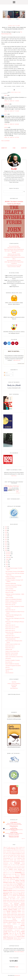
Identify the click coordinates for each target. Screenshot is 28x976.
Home (14, 148)
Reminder (18, 892)
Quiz (14, 888)
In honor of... (11, 875)
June (7, 562)
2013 (6, 543)
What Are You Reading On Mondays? (14, 599)
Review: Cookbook (19, 905)
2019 (6, 532)
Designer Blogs (17, 975)
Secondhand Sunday (20, 930)
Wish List (7, 667)
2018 (6, 534)
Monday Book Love (13, 882)
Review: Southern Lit (14, 923)
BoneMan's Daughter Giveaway (13, 660)
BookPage (11, 861)
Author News (19, 848)
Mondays (20, 882)
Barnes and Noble (7, 852)
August (7, 559)
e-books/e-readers (21, 867)
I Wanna (22, 874)
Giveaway (18, 872)
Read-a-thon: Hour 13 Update (12, 626)
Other (22, 86)
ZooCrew (19, 939)
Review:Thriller (15, 928)
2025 (6, 528)
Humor (18, 874)
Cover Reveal (18, 866)
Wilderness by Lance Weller (14, 254)
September (8, 557)
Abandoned (13, 847)
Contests (5, 866)
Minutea (5, 882)
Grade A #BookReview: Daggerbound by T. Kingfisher (14, 830)
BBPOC (4, 853)
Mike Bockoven (17, 360)
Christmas (5, 864)
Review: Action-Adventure (19, 895)
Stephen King (11, 931)
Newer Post (4, 148)
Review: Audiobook (20, 898)
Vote (18, 934)
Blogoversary (5, 855)
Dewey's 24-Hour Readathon (14, 683)
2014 (6, 541)
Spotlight (5, 931)
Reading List (15, 890)
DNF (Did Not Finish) (12, 867)
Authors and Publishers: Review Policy (14, 656)
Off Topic (12, 885)
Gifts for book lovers (10, 872)
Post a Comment (5, 140)
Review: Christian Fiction (8, 901)
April (7, 566)
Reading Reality (13, 828)
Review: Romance (17, 922)
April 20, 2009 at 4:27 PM (11, 137)
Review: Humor (21, 912)
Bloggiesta (14, 853)
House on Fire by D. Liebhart (14, 266)
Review (5, 894)
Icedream (6, 104)
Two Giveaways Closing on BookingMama (15, 571)
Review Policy (9, 895)
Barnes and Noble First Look (18, 852)
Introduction (8, 658)
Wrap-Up (9, 939)
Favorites (20, 869)
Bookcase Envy (21, 858)
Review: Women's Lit (19, 927)
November (8, 553)
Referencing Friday (7, 892)
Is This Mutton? (13, 822)
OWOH (7, 887)
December (8, 552)
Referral (14, 892)
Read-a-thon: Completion (11, 602)
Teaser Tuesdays (9, 588)
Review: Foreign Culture (20, 908)
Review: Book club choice (9, 900)
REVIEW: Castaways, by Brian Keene (14, 601)
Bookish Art (6, 859)
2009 (6, 550)
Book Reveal (14, 858)
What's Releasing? (8, 938)
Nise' (5, 95)
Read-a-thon (18, 92)
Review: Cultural (17, 906)
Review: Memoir (7, 916)
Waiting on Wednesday (11, 583)
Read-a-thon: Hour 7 (10, 635)
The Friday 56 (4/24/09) (11, 590)
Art (6, 848)
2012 (6, 544)
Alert (4, 848)
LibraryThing (14, 685)
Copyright (9, 866)
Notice (8, 885)
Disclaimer (5, 867)
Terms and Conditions (19, 951)
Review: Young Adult (7, 928)
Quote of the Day (18, 888)
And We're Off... (9, 649)
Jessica (6, 127)
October (8, 555)
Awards (8, 850)
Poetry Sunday (20, 887)
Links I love (13, 827)
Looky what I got (11, 880)
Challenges (17, 863)
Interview (23, 875)
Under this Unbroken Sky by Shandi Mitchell (14, 249)
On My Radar (18, 885)
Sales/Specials (21, 928)
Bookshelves (22, 861)
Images (5, 875)
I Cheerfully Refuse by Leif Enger (14, 265)
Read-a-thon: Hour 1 (10, 647)
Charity (23, 863)
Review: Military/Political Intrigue (18, 915)
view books (18, 492)
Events (12, 92)
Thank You (11, 933)
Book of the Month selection (10, 856)
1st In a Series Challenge (11, 587)
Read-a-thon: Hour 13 (10, 628)
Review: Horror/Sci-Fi (12, 912)
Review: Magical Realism (19, 914)
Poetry (13, 887)
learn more (13, 475)
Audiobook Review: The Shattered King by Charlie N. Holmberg (13, 834)
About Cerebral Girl (20, 847)
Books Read (16, 861)
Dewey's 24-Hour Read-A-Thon (12, 651)
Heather (10, 487)
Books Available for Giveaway (12, 663)
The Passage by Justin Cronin (14, 255)
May (7, 564)
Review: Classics (17, 901)
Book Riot (14, 681)
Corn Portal (13, 866)
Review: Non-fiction (16, 917)
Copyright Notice (9, 669)
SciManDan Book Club (14, 837)
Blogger (16, 966)
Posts (6, 372)
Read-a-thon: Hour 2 (10, 645)
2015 (6, 539)
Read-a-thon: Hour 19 (10, 609)
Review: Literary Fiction (8, 914)
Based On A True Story (14, 836)
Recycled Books (21, 890)
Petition (10, 887)
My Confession (9, 662)
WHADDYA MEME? (21, 936)
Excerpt (15, 869)
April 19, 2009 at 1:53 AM (11, 111)
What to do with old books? (12, 654)
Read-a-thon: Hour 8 (10, 630)
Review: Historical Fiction (14, 911)
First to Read (10, 870)
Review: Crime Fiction (8, 906)
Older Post (24, 148)
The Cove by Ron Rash (14, 246)
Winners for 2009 (9, 592)
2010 (6, 548)
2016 (6, 537)
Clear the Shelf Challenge (13, 864)
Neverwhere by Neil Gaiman (14, 247)
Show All (23, 838)
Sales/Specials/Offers (8, 930)
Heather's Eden (11, 874)
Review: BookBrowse (20, 900)
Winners (15, 938)
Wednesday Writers (12, 936)
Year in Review (14, 939)
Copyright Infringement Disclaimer (13, 665)
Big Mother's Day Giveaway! (12, 653)
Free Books (16, 870)
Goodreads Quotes (21, 363)
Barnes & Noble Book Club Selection (18, 850)
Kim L (5, 114)
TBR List (7, 671)
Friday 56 (20, 870)
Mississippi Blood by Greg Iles (14, 260)
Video (16, 934)
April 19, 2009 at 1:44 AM (11, 100)
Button (11, 863)
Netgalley (14, 686)
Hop (15, 874)
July (7, 561)
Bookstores (5, 863)
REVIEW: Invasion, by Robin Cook (13, 644)
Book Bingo (10, 855)
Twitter (13, 86)
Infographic (17, 875)
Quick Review (9, 888)
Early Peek (5, 869)
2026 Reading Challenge (11, 486)
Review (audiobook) (13, 894)
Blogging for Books (21, 853)
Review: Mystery (7, 917)
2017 (6, 535)
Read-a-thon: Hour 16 (10, 625)
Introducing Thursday (11, 877)
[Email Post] (14, 89)
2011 (6, 546)
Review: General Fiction (10, 909)
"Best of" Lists (6, 847)
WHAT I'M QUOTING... (14, 351)
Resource (23, 892)
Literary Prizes (18, 879)
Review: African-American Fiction (11, 897)
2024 (6, 530)
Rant (24, 888)
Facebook (9, 86)
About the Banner (9, 672)
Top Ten (9, 934)
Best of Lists (9, 853)
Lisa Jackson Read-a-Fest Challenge (13, 585)
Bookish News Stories (15, 859)
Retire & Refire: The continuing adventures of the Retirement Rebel (14, 824)
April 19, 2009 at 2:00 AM (11, 124)
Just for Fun (6, 879)
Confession (22, 864)
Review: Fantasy (10, 908)
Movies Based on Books (11, 884)
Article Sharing (11, 848)
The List (16, 933)
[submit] (24, 191)
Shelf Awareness (14, 688)
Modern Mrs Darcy (14, 826)
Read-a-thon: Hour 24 (10, 604)
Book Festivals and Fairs (19, 855)
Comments (7, 375)
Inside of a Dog (13, 832)
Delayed (23, 866)
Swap (15, 931)
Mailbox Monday (20, 881)
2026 (6, 527)
